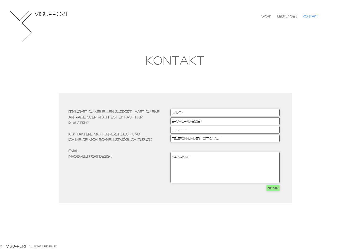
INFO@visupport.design (90, 156)
